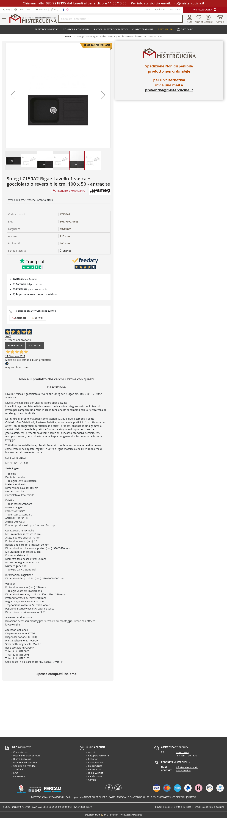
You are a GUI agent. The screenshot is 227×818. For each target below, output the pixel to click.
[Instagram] (68, 9)
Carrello (92, 779)
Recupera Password (98, 755)
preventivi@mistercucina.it (169, 90)
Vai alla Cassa (203, 9)
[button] (12, 95)
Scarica (66, 250)
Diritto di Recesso (182, 806)
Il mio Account (95, 762)
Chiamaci (20, 317)
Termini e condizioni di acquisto (208, 806)
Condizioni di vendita (24, 765)
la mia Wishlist (95, 772)
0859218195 (182, 752)
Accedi (91, 752)
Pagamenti (175, 9)
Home (68, 36)
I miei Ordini (94, 769)
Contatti (43, 9)
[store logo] (33, 19)
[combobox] (120, 19)
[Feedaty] (85, 263)
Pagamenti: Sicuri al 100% (26, 755)
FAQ (56, 9)
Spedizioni (160, 9)
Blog (7, 9)
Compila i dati (183, 770)
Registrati (93, 759)
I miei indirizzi (95, 765)
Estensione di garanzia (25, 762)
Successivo (34, 345)
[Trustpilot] (32, 263)
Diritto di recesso (22, 759)
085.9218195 (56, 3)
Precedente (15, 345)
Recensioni (19, 776)
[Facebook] (64, 9)
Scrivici (38, 317)
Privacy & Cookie (163, 806)
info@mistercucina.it (188, 3)
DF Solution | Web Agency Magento (124, 814)
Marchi (147, 9)
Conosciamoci (24, 9)
